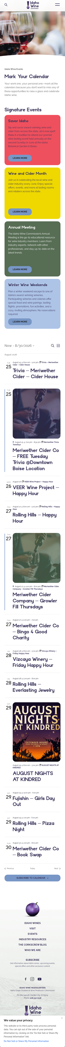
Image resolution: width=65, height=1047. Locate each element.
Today (32, 868)
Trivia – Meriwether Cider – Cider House (35, 373)
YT (39, 979)
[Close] (62, 1018)
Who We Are (32, 950)
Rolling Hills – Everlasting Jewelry (33, 687)
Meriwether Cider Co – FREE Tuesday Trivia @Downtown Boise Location (36, 459)
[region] (32, 1031)
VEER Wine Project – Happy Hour (36, 490)
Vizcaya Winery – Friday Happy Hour (33, 662)
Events (32, 934)
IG (32, 979)
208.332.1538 (35, 998)
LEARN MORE (20, 321)
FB (25, 979)
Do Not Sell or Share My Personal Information (26, 1041)
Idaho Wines (32, 923)
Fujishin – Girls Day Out (34, 801)
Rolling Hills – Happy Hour (35, 518)
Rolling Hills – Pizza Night (33, 826)
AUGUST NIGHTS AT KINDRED (33, 776)
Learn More (20, 211)
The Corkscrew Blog (32, 944)
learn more (20, 158)
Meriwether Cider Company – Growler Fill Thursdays (35, 600)
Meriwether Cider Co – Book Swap (36, 852)
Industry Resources (32, 939)
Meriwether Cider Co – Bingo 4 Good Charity (36, 632)
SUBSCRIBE (32, 959)
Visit (32, 928)
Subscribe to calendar (30, 878)
